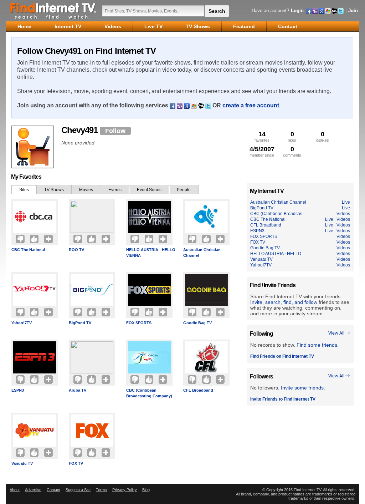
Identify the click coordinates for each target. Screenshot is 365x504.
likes (292, 136)
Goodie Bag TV (197, 323)
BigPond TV (80, 323)
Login (297, 10)
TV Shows (54, 189)
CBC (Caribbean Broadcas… (278, 213)
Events (115, 189)
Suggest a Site (78, 490)
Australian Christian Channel (202, 253)
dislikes (322, 136)
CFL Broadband (198, 390)
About (15, 490)
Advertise (33, 490)
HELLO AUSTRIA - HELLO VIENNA (150, 253)
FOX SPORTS (138, 323)
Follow (115, 130)
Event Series (149, 189)
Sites (24, 189)
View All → (339, 333)
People (184, 189)
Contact (53, 490)
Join (353, 10)
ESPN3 (17, 390)
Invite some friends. (303, 388)
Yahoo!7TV (21, 323)
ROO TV (76, 250)
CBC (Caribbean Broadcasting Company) (149, 393)
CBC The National (28, 250)
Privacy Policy (124, 490)
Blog (146, 490)
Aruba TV (77, 390)
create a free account (250, 105)
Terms (101, 490)
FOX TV (76, 463)
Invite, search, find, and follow (283, 302)
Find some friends (317, 345)
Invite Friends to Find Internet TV (282, 399)
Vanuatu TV (22, 463)
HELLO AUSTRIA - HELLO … (278, 253)
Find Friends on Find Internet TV (282, 356)
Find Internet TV (53, 10)
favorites (262, 136)
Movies (86, 189)
